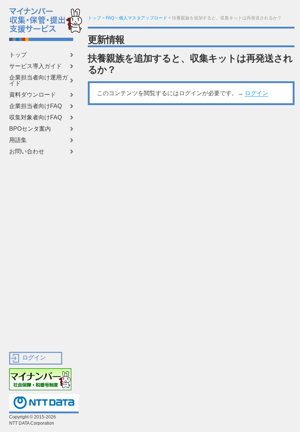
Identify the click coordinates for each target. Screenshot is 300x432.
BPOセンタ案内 (30, 129)
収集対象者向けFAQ (35, 117)
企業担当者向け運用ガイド (38, 80)
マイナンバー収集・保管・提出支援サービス (32, 18)
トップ (18, 55)
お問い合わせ (26, 151)
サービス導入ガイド (35, 66)
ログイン (256, 93)
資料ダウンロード (32, 95)
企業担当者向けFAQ (35, 106)
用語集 (18, 140)
